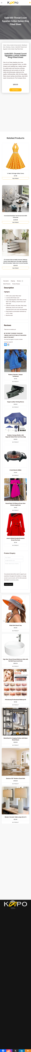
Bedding (8, 47)
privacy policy (15, 579)
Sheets (12, 47)
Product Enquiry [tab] (16, 283)
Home (4, 45)
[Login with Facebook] (5, 344)
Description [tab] (6, 281)
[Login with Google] (8, 344)
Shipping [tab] (13, 281)
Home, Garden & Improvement (14, 45)
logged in (12, 339)
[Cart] (28, 3)
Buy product (18, 6)
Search (26, 9)
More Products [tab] (6, 283)
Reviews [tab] (20, 281)
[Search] (24, 3)
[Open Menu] (1, 3)
